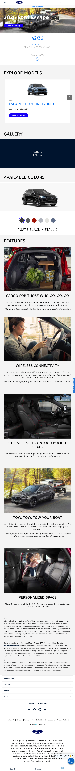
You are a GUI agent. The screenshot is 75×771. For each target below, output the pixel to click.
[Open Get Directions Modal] (61, 2)
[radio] (21, 220)
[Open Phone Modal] (70, 2)
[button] (69, 97)
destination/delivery (12, 645)
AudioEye (42, 724)
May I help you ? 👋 (63, 756)
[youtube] (45, 709)
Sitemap (20, 720)
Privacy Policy (62, 720)
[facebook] (34, 709)
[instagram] (40, 709)
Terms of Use (29, 720)
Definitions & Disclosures (45, 720)
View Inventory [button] (13, 25)
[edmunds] (29, 709)
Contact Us (11, 720)
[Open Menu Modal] (4, 2)
